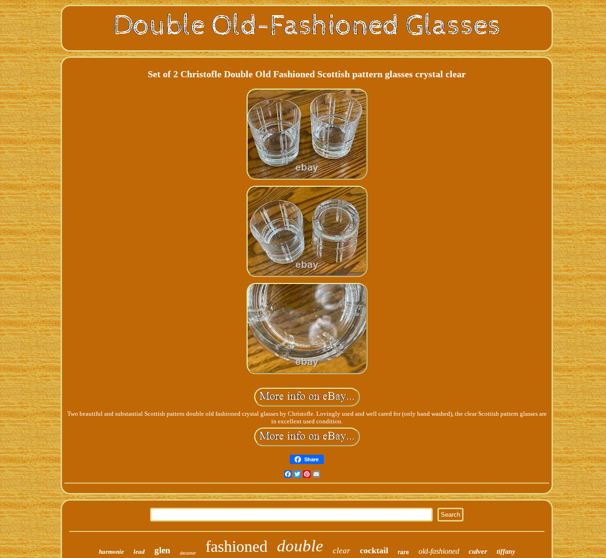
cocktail (374, 550)
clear (341, 550)
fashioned (236, 546)
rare (403, 552)
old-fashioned (439, 551)
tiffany (506, 551)
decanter (188, 553)
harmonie (111, 551)
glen (162, 550)
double (300, 546)
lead (139, 551)
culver (478, 551)
